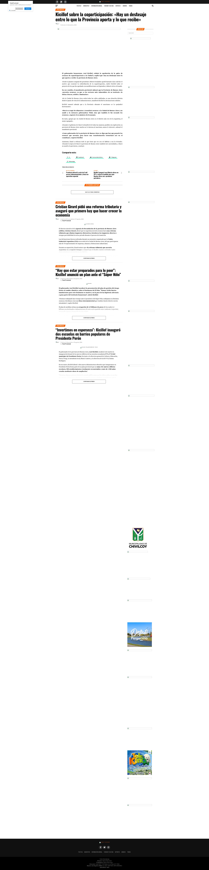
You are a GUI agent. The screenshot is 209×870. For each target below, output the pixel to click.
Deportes (118, 6)
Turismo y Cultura (109, 6)
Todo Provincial (66, 220)
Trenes (130, 6)
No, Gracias (19, 8)
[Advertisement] (140, 72)
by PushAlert (13, 10)
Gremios (125, 6)
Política (79, 6)
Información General (96, 6)
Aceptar (28, 8)
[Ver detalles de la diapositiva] (141, 99)
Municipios (86, 6)
